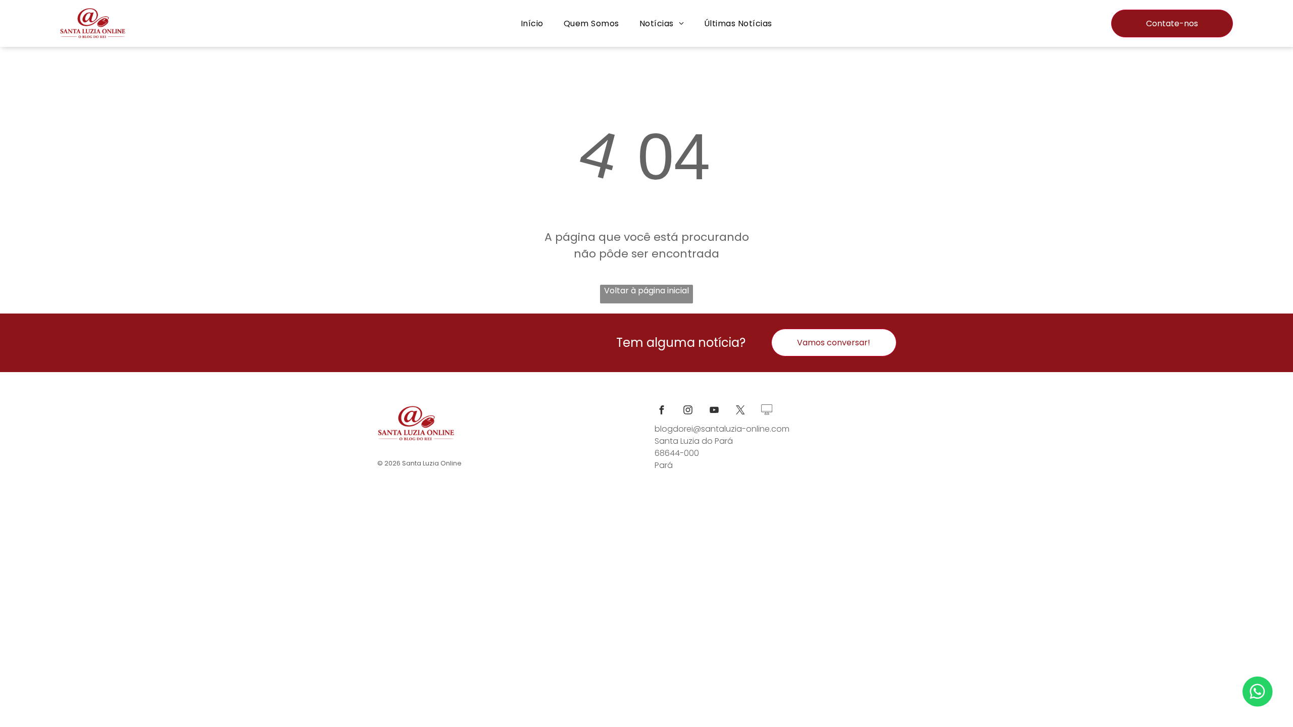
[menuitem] (532, 23)
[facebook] (662, 411)
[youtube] (714, 411)
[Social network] (767, 411)
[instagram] (688, 411)
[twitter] (740, 411)
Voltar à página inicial (646, 290)
